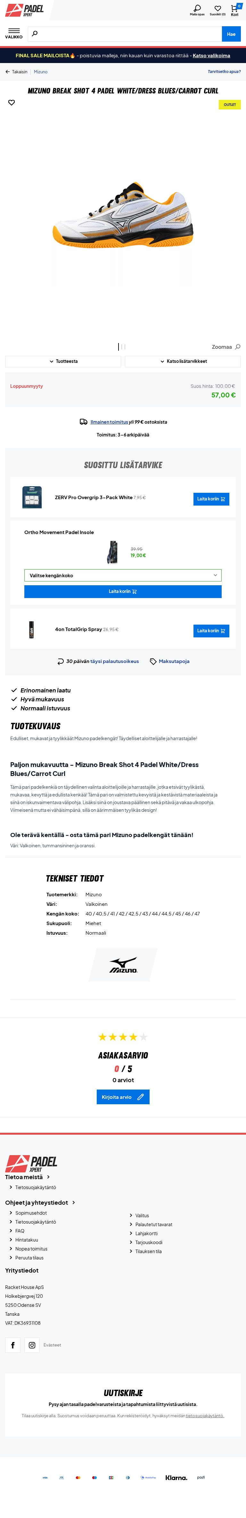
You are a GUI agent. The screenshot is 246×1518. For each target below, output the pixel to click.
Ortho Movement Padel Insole (59, 532)
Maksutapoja (174, 661)
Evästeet (52, 1344)
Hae (231, 34)
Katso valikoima (211, 55)
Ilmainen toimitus (109, 422)
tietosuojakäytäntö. (205, 1415)
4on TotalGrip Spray (78, 629)
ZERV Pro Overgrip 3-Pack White (94, 497)
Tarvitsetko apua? (224, 71)
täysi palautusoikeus (114, 661)
